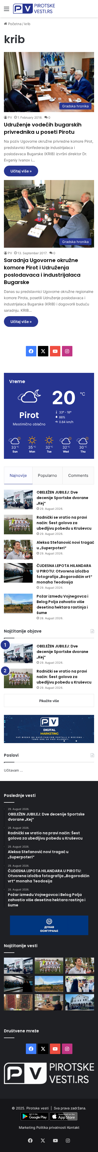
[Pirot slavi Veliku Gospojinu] (79, 1002)
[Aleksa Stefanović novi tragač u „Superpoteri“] (18, 549)
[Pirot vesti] (34, 9)
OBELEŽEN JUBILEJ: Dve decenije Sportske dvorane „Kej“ (62, 498)
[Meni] (6, 10)
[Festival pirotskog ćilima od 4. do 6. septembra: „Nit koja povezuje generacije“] (18, 1002)
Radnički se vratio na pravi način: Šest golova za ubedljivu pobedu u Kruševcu (64, 523)
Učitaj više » (21, 171)
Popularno (47, 475)
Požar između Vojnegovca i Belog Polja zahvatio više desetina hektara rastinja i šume (62, 604)
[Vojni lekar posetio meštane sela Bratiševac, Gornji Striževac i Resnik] (49, 1002)
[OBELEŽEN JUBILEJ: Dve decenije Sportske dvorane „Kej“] (18, 499)
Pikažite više (49, 701)
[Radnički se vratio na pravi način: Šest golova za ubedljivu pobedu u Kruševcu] (18, 524)
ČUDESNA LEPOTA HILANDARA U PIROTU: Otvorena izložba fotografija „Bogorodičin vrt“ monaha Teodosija (64, 574)
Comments (78, 475)
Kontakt (73, 1127)
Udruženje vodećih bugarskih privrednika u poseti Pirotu (43, 128)
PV (10, 117)
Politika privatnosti (51, 1127)
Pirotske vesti (37, 1108)
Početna (14, 24)
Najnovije (18, 475)
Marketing (27, 1127)
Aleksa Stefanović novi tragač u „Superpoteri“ (65, 545)
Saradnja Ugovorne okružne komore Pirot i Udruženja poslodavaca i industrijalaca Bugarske (42, 271)
